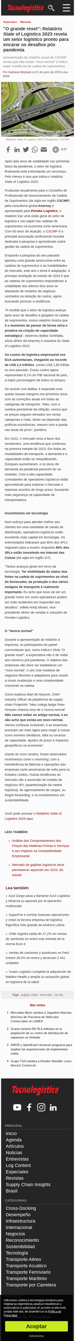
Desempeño (18, 1214)
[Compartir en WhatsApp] (35, 149)
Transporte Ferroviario (28, 1272)
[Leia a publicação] (55, 149)
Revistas (15, 1178)
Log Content (18, 1165)
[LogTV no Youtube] (17, 1107)
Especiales (10, 21)
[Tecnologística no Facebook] (29, 1107)
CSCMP (52, 231)
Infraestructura (20, 1221)
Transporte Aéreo (23, 1259)
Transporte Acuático (26, 1265)
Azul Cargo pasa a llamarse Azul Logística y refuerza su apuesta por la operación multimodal (38, 901)
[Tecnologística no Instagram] (41, 1107)
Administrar (36, 1336)
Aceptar (36, 1326)
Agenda (14, 1139)
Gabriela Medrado (19, 72)
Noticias (14, 1152)
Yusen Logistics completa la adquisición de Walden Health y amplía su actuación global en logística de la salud (38, 977)
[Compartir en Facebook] (8, 149)
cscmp (58, 995)
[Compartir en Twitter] (26, 149)
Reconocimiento (22, 1240)
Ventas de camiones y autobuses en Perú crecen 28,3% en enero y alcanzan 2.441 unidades (37, 958)
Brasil (11, 1190)
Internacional (19, 1227)
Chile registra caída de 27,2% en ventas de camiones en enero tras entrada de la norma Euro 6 (36, 939)
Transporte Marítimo (26, 1278)
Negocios (15, 1233)
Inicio (11, 1133)
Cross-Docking (21, 1208)
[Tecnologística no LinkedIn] (53, 1107)
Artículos (15, 1146)
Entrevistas (17, 1158)
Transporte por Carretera (31, 1284)
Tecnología (17, 1252)
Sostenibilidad (20, 1246)
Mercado (25, 21)
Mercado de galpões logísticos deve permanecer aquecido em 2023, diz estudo (38, 870)
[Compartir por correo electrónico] (44, 149)
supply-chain (29, 995)
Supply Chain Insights (28, 1184)
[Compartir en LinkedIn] (17, 149)
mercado (46, 995)
